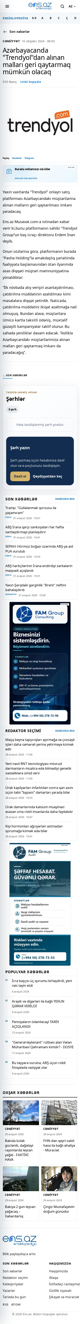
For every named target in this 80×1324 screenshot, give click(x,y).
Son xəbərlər (12, 1271)
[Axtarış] (62, 6)
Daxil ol (20, 476)
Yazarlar (9, 1290)
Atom (16, 1304)
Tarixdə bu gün (14, 1297)
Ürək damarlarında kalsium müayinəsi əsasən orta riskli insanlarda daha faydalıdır (39, 809)
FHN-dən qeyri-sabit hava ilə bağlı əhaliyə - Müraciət (59, 1145)
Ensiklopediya (15, 18)
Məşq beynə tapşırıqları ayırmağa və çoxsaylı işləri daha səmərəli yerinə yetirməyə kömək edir (40, 744)
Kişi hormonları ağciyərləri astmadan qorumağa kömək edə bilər (34, 828)
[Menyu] (7, 6)
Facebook (17, 158)
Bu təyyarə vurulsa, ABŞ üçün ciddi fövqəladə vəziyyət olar (39, 1065)
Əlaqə (53, 1277)
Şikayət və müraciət (64, 1297)
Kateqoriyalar (13, 1284)
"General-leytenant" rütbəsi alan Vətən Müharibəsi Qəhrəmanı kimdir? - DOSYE (43, 1044)
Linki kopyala (30, 82)
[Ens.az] (40, 6)
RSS (5, 1304)
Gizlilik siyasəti (60, 1290)
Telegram (29, 158)
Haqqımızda (58, 1271)
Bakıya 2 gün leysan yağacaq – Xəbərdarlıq (20, 1211)
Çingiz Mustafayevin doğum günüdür (58, 1209)
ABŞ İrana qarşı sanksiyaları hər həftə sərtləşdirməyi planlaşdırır (34, 529)
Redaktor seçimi (15, 1277)
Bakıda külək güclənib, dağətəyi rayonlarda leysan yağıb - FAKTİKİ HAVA (19, 1150)
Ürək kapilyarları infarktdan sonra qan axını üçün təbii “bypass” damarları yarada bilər (39, 790)
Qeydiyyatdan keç (47, 476)
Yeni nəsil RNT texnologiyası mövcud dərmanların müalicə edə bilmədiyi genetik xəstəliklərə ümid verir (38, 768)
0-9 (34, 18)
